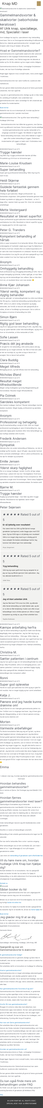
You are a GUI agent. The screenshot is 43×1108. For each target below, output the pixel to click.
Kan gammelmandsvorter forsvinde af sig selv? (16, 989)
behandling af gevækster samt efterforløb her (26, 855)
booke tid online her (14, 902)
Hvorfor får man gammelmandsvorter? (13, 1004)
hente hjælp (35, 910)
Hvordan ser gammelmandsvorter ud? (13, 1049)
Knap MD (9, 3)
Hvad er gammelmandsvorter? (11, 970)
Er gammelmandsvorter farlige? (11, 955)
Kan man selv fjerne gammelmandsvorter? (15, 1022)
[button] (21, 770)
